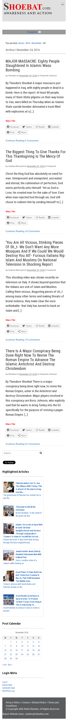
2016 (28, 43)
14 (5, 650)
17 (22, 650)
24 (22, 654)
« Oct (4, 665)
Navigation (32, 32)
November (36, 43)
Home (21, 43)
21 (5, 654)
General (53, 76)
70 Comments (32, 339)
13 (39, 646)
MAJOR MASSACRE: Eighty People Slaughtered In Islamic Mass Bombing (33, 65)
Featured (44, 76)
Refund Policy (39, 702)
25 (28, 654)
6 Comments (31, 140)
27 (39, 654)
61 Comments (32, 444)
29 (11, 658)
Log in (4, 682)
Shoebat (12, 76)
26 (33, 654)
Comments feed (8, 688)
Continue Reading (15, 140)
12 (33, 646)
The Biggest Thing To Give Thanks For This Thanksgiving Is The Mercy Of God (36, 156)
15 (11, 650)
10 (22, 646)
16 (16, 650)
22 (11, 654)
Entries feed (7, 685)
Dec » (10, 665)
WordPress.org (8, 691)
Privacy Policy (13, 702)
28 (5, 658)
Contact (26, 702)
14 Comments (32, 231)
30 (16, 658)
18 (28, 650)
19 (33, 650)
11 (28, 646)
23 (16, 654)
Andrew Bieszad (16, 166)
